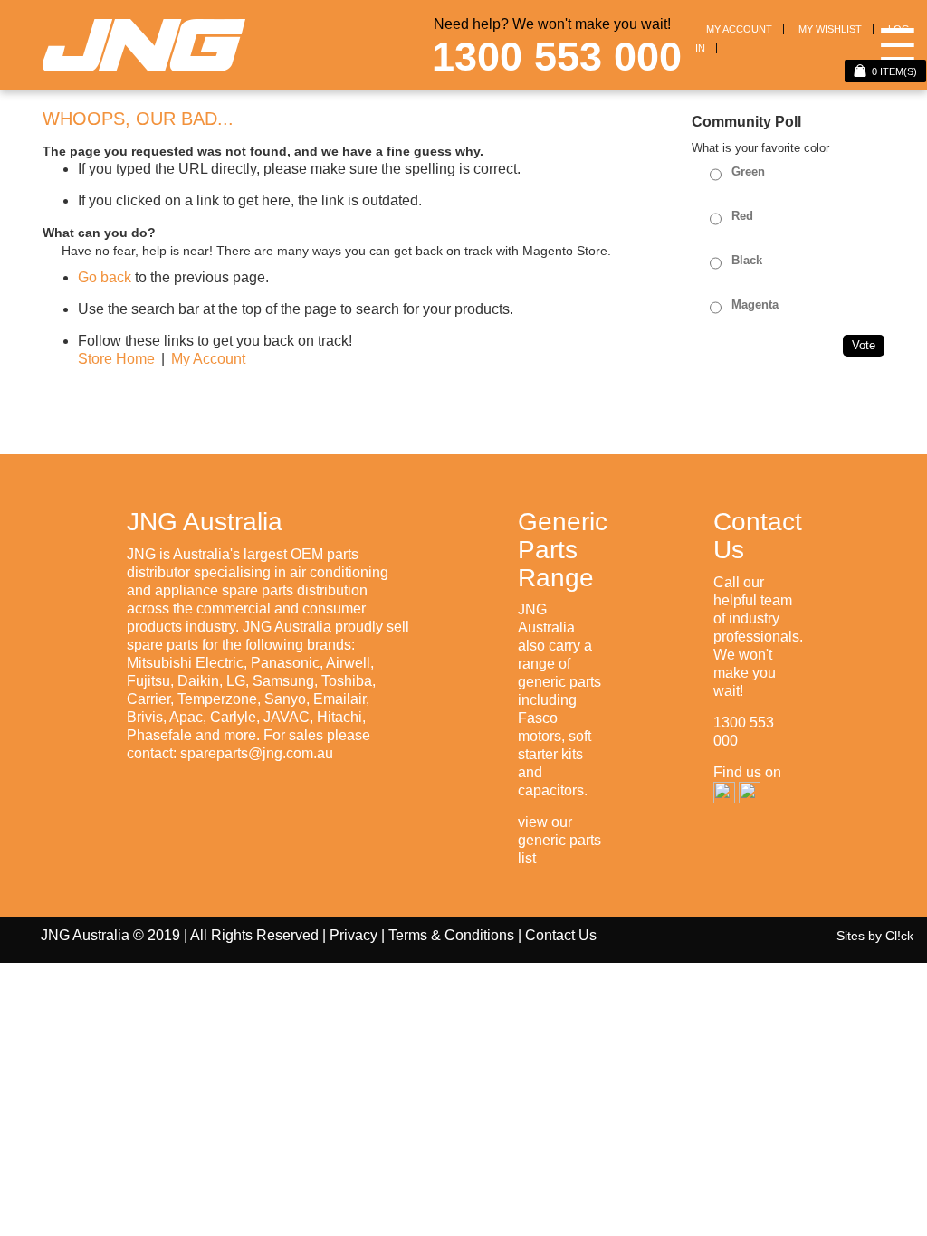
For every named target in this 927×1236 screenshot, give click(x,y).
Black (746, 260)
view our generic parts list (559, 840)
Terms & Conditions (451, 935)
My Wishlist (830, 29)
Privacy (353, 935)
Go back (104, 277)
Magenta (755, 304)
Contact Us (561, 935)
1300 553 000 (557, 56)
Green (748, 171)
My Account (739, 29)
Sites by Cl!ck (874, 935)
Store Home (116, 358)
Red (742, 216)
